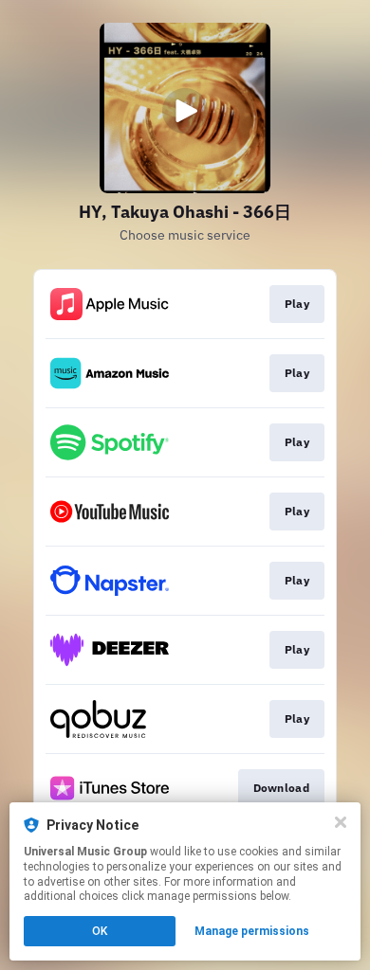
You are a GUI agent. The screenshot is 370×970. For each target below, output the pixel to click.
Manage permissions (251, 931)
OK (99, 931)
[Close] (340, 822)
